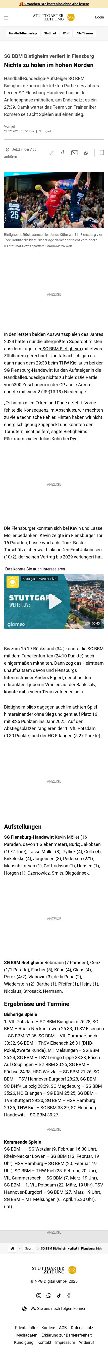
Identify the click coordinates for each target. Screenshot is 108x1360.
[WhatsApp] (49, 1295)
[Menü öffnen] (6, 17)
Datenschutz (82, 1327)
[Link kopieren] (51, 153)
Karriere (48, 1327)
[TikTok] (59, 1295)
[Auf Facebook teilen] (63, 153)
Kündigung (23, 1342)
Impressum (65, 1342)
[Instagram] (39, 1295)
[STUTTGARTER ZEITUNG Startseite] (54, 17)
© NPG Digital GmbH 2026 (54, 1281)
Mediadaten (26, 1335)
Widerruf (86, 1342)
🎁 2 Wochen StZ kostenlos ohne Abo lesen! (54, 4)
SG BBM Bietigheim (61, 348)
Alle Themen (84, 33)
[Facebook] (69, 1295)
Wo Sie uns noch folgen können (58, 1308)
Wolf (66, 33)
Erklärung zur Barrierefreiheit (66, 1335)
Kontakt (44, 1342)
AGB (63, 1327)
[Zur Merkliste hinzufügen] (100, 153)
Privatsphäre (26, 1327)
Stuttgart (50, 33)
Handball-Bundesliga (23, 33)
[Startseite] (12, 1248)
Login (99, 17)
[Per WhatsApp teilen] (86, 152)
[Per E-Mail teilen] (75, 153)
